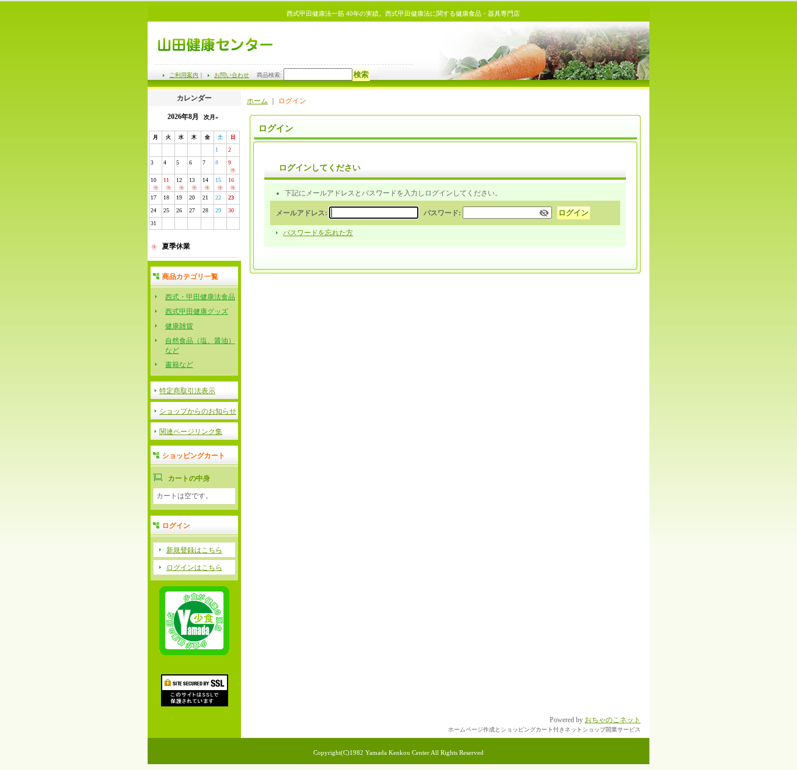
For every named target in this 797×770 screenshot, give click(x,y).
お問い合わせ (231, 75)
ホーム (257, 101)
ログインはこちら (194, 568)
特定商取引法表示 (187, 391)
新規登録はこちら (194, 550)
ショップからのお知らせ (197, 411)
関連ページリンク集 (190, 432)
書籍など (179, 364)
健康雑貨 (179, 326)
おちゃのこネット (613, 720)
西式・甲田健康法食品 (200, 297)
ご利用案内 (183, 75)
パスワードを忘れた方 (318, 233)
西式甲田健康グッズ (196, 311)
